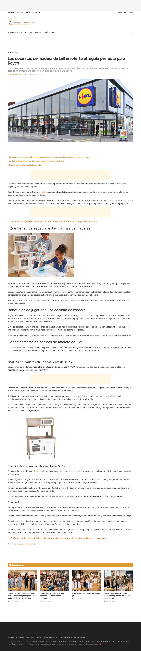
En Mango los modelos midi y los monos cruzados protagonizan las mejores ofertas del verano (49, 157)
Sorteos (21, 12)
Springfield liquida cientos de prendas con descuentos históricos (36, 161)
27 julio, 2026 (78, 599)
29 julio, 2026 (46, 601)
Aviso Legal (30, 638)
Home (10, 53)
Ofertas (28, 12)
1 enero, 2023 (32, 74)
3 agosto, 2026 (14, 601)
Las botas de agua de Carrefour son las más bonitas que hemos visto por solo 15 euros (53, 221)
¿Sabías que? (36, 12)
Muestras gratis (13, 12)
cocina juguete (18, 544)
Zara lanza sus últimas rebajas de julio (25, 165)
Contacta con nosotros (16, 638)
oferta (35, 471)
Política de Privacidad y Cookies (47, 638)
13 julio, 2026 (110, 601)
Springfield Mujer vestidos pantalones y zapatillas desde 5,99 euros (117, 595)
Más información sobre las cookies (73, 638)
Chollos (12, 589)
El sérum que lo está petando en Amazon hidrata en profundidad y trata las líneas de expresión (58, 538)
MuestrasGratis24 (16, 74)
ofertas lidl (31, 544)
